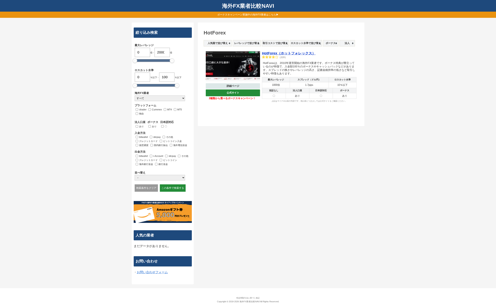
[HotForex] (233, 67)
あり (141, 126)
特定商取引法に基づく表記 (248, 298)
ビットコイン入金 (172, 141)
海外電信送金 (180, 145)
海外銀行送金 (146, 164)
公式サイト (233, 92)
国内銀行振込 (161, 145)
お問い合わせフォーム (152, 272)
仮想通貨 (143, 145)
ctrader (142, 109)
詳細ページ (233, 85)
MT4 (169, 109)
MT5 (179, 109)
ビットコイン (170, 160)
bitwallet (143, 137)
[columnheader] (218, 43)
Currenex (157, 109)
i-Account (158, 156)
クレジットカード (148, 141)
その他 (169, 137)
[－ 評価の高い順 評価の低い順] (160, 177)
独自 (141, 113)
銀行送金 (163, 164)
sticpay (157, 137)
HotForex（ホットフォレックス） (289, 53)
